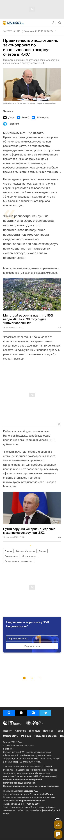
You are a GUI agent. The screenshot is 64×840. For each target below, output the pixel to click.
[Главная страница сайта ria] (3, 23)
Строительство (29, 556)
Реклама (26, 735)
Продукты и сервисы (45, 735)
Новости (7, 730)
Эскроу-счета (11, 556)
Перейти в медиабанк (46, 103)
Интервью (34, 730)
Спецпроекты (10, 735)
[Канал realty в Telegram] (45, 713)
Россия (8, 551)
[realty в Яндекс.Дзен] (21, 713)
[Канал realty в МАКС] (9, 713)
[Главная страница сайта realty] (18, 23)
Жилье (42, 551)
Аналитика (20, 730)
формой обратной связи (32, 800)
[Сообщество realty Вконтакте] (33, 713)
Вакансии (8, 748)
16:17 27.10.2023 (11, 31)
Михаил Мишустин (25, 551)
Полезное (48, 730)
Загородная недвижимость (18, 561)
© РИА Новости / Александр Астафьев (19, 103)
